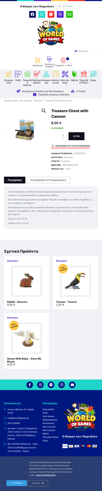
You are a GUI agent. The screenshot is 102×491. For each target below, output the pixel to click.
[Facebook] (32, 14)
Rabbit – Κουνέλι (17, 302)
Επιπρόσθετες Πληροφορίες (48, 180)
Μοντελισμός (26, 100)
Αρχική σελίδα (11, 100)
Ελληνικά (82, 51)
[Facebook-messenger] (51, 14)
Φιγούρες (38, 100)
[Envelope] (69, 14)
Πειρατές (65, 161)
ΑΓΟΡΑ (76, 136)
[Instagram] (41, 14)
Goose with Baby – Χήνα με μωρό (24, 360)
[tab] (14, 180)
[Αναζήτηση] (59, 6)
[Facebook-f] (29, 385)
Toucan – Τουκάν (66, 302)
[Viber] (60, 14)
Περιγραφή (15, 180)
